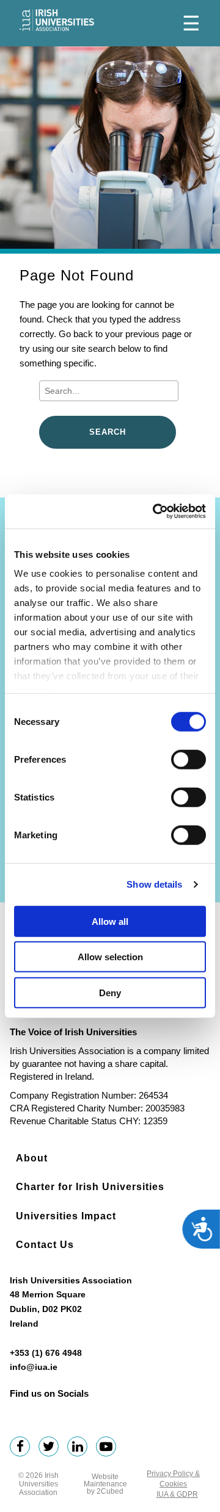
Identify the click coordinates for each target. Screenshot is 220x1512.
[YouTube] (109, 1447)
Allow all (110, 921)
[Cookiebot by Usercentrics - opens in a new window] (155, 511)
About (32, 1158)
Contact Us (45, 1244)
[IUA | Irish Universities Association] (57, 20)
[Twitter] (51, 1447)
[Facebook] (23, 1447)
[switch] (188, 759)
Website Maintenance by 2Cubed (105, 1484)
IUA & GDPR (177, 1494)
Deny (110, 992)
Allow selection (110, 957)
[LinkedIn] (80, 1447)
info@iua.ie (33, 1367)
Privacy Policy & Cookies (173, 1478)
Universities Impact (66, 1216)
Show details (154, 884)
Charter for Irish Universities (90, 1187)
